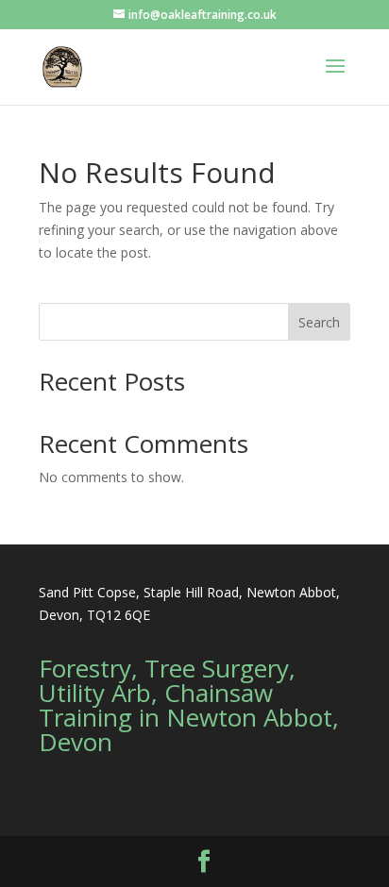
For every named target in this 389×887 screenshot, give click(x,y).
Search (319, 322)
